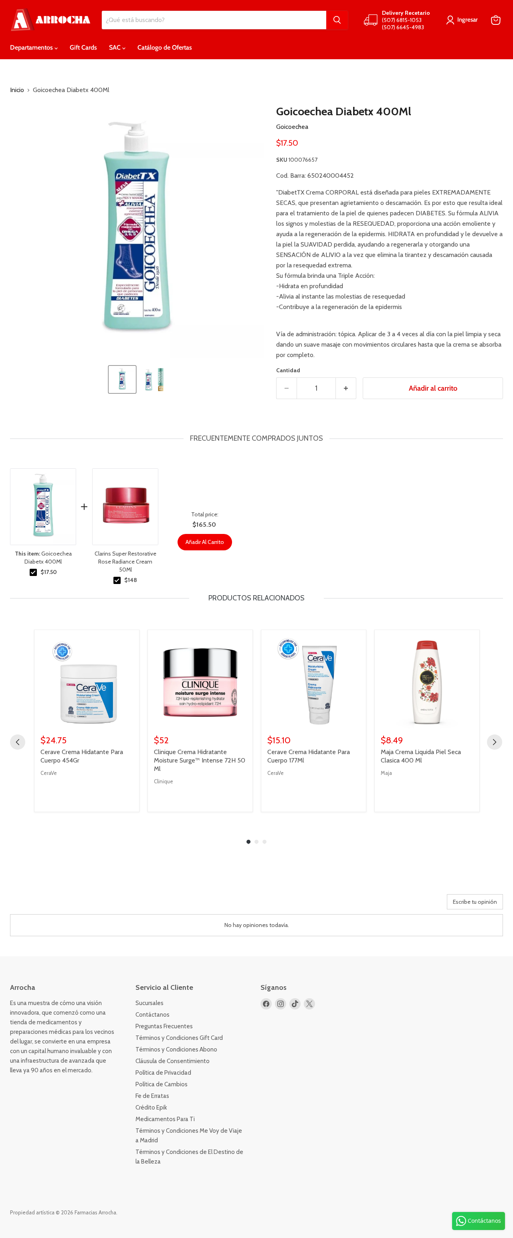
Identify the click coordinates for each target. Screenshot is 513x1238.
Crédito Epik (151, 1107)
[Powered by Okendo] (46, 904)
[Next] (494, 742)
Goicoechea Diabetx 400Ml (43, 557)
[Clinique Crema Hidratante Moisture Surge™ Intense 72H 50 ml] (200, 682)
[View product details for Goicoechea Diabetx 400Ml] (43, 506)
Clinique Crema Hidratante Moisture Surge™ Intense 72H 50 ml (199, 760)
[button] (122, 379)
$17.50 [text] (48, 572)
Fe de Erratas (152, 1096)
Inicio (17, 90)
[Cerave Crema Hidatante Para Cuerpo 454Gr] (86, 682)
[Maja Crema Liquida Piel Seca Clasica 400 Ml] (427, 682)
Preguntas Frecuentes (164, 1026)
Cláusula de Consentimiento (172, 1061)
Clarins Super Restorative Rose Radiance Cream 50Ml (125, 561)
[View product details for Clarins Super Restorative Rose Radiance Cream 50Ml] (125, 506)
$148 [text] (130, 580)
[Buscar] (337, 20)
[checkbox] (33, 572)
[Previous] (17, 742)
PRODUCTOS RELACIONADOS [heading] (256, 598)
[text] (256, 438)
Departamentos (32, 47)
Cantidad (288, 370)
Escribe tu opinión (475, 901)
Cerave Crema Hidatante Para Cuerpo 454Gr (81, 756)
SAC (115, 47)
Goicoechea (292, 126)
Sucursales (149, 1003)
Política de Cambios (161, 1084)
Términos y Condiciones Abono (176, 1049)
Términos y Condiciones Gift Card (179, 1037)
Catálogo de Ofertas (164, 47)
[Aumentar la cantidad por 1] (346, 388)
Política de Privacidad (163, 1072)
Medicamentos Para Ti (165, 1119)
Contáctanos (152, 1014)
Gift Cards (83, 47)
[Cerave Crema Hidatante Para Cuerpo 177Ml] (313, 682)
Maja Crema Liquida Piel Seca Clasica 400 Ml (421, 756)
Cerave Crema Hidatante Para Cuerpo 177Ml (308, 756)
